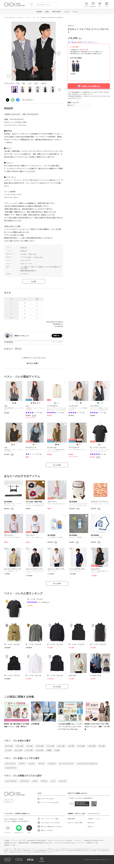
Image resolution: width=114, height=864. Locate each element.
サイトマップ (81, 842)
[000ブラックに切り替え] (33, 403)
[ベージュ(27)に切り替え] (35, 444)
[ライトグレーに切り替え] (57, 403)
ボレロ (35, 781)
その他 (57, 750)
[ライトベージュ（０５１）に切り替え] (78, 403)
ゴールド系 (39, 750)
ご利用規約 (7, 840)
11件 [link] (41, 412)
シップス (31, 763)
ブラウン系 (39, 746)
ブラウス (44, 781)
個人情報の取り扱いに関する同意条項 (36, 840)
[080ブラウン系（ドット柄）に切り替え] (37, 403)
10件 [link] (62, 412)
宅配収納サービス (8, 845)
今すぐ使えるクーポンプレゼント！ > (83, 42)
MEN (47, 12)
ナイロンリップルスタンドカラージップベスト (35, 570)
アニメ (75, 12)
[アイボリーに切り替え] (16, 444)
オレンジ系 (18, 750)
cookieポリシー (78, 840)
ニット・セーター (11, 781)
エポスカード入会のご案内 (75, 822)
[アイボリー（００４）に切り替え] (76, 403)
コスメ (66, 12)
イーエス (41, 763)
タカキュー (20, 17)
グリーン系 (61, 746)
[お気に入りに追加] (22, 383)
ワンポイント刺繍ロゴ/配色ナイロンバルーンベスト (100, 570)
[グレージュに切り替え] (79, 444)
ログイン (8, 801)
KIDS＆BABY (56, 11)
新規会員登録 (71, 819)
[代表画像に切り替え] (13, 403)
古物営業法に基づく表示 (10, 842)
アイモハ (22, 763)
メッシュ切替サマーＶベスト (13, 570)
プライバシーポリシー (17, 840)
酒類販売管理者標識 (24, 842)
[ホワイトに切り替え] (101, 444)
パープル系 (81, 746)
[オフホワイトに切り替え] (59, 403)
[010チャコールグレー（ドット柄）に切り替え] (39, 403)
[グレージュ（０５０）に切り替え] (100, 403)
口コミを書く (34, 363)
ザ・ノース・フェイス (66, 763)
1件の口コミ (45, 602)
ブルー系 (71, 746)
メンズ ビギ (51, 763)
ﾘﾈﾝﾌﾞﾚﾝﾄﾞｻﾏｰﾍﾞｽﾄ (57, 570)
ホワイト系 (9, 746)
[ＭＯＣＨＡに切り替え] (77, 444)
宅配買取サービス (91, 842)
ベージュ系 (50, 746)
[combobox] (44, 4)
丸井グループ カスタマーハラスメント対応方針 (60, 840)
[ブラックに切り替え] (15, 403)
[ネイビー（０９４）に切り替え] (98, 403)
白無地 (49, 750)
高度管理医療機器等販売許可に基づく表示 (41, 842)
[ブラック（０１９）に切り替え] (80, 403)
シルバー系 (29, 750)
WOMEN (39, 12)
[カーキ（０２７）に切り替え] (56, 444)
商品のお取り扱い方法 (27, 270)
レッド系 (8, 750)
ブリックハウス (10, 763)
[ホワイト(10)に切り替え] (37, 444)
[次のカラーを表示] (41, 403)
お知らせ (90, 826)
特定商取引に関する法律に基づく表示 (93, 840)
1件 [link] (83, 412)
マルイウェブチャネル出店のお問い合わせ (64, 842)
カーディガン (25, 781)
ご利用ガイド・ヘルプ (94, 819)
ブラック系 (19, 746)
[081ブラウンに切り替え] (35, 403)
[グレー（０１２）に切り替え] (102, 403)
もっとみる (57, 465)
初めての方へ (91, 822)
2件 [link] (105, 412)
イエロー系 (91, 746)
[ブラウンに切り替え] (14, 444)
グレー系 (29, 746)
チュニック (62, 781)
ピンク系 (101, 746)
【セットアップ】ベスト (77, 570)
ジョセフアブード (11, 768)
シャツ (53, 781)
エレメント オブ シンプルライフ (87, 763)
